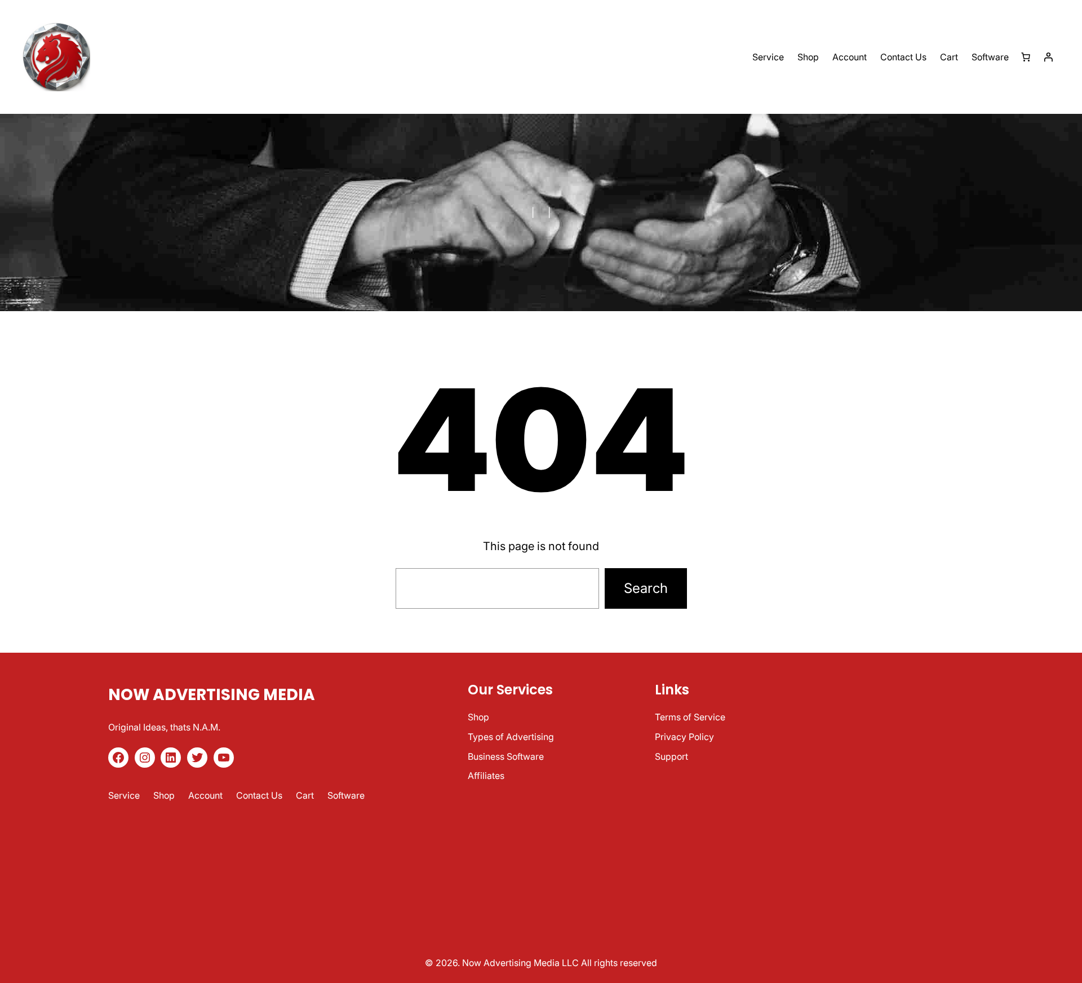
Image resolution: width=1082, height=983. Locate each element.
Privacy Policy (684, 736)
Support (671, 756)
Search (646, 588)
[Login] (1048, 57)
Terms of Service (690, 717)
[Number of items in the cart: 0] (1025, 57)
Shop (478, 717)
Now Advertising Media (211, 695)
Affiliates (486, 775)
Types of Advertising (511, 736)
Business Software (506, 756)
